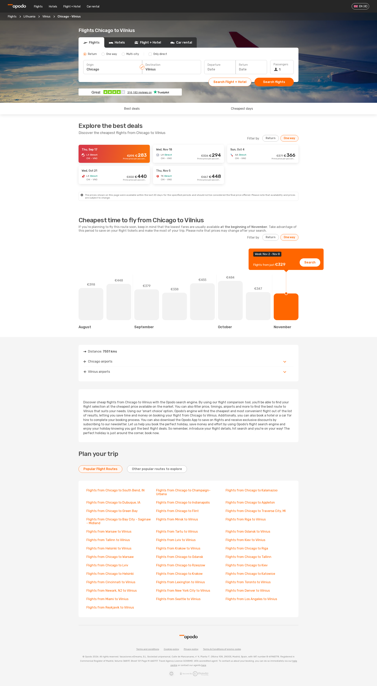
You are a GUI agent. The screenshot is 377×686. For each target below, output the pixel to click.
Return (243, 65)
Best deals (132, 108)
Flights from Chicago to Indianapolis (183, 502)
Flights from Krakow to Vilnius (178, 548)
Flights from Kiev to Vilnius (245, 540)
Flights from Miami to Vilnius (107, 599)
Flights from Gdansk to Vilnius (248, 531)
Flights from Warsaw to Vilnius (108, 531)
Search (310, 262)
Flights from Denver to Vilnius (248, 590)
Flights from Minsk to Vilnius (177, 519)
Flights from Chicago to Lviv (107, 565)
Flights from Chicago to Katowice (250, 574)
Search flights (274, 82)
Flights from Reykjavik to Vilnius (110, 607)
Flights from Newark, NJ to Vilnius (111, 590)
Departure (214, 65)
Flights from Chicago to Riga (247, 548)
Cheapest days (242, 108)
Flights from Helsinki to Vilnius (108, 548)
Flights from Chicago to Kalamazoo (251, 490)
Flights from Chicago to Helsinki (110, 574)
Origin (90, 65)
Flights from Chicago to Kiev (247, 565)
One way (289, 138)
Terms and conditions (147, 649)
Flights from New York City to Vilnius (183, 590)
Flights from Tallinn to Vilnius (108, 540)
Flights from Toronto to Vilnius (248, 582)
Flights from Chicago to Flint (177, 511)
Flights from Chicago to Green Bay (112, 511)
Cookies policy (171, 649)
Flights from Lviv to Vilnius (176, 540)
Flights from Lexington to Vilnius (180, 582)
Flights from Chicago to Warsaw (110, 557)
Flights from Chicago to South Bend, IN (115, 490)
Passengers (281, 64)
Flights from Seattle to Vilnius (178, 599)
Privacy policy (191, 649)
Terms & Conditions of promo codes (222, 649)
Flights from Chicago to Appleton (250, 502)
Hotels (53, 6)
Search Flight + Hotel (229, 82)
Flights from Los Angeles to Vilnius (251, 599)
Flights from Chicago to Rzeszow (180, 565)
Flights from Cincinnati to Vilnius (110, 582)
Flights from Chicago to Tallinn (248, 557)
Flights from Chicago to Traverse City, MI (256, 511)
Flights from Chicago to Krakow (179, 574)
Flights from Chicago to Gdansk (179, 557)
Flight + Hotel (72, 6)
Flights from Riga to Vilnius (246, 519)
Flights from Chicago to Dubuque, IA (113, 502)
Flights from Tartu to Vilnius (177, 531)
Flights (38, 6)
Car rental (93, 6)
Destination (152, 65)
